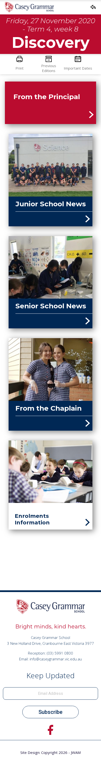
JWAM (76, 752)
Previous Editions (48, 68)
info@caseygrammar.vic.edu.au (56, 658)
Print (19, 68)
